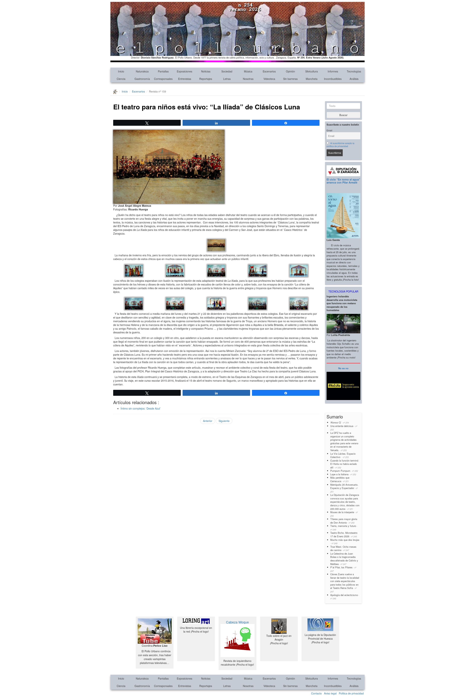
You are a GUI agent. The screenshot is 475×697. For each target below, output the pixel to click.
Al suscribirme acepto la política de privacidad (341, 145)
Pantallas (163, 71)
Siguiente (224, 421)
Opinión (290, 71)
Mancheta (311, 79)
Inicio (121, 71)
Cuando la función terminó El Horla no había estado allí (344, 464)
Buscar (343, 115)
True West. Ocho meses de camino (343, 548)
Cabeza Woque (237, 622)
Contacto (316, 693)
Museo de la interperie (344, 513)
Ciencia (121, 79)
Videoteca (269, 79)
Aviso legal (330, 693)
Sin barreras (290, 79)
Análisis (354, 79)
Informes (333, 71)
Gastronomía (142, 79)
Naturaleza (142, 71)
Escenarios (269, 71)
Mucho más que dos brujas (344, 541)
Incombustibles (333, 79)
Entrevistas (184, 79)
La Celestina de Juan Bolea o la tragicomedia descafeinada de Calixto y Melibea (344, 559)
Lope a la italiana (343, 474)
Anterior (207, 421)
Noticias (205, 71)
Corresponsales (163, 79)
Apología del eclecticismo (344, 596)
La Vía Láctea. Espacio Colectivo (343, 455)
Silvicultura (311, 71)
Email (329, 130)
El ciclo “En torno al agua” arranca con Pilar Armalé (343, 181)
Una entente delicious (343, 427)
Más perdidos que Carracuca (339, 479)
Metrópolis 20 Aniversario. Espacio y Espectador (344, 488)
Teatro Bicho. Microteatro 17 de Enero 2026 (343, 534)
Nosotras (248, 79)
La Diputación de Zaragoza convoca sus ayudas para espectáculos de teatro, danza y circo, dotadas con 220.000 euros (344, 501)
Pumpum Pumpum (344, 470)
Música (248, 71)
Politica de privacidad (351, 693)
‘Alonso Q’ (339, 422)
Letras (227, 79)
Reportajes (205, 79)
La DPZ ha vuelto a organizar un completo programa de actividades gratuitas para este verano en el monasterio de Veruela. (344, 441)
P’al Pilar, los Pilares (343, 569)
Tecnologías (354, 71)
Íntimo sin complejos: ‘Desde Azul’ (140, 408)
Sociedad (226, 71)
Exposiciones (184, 71)
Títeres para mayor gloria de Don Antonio (343, 520)
